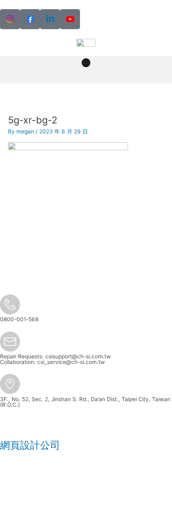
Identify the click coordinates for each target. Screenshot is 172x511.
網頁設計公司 (30, 445)
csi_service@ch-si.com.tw (71, 362)
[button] (86, 63)
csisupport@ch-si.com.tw (78, 356)
